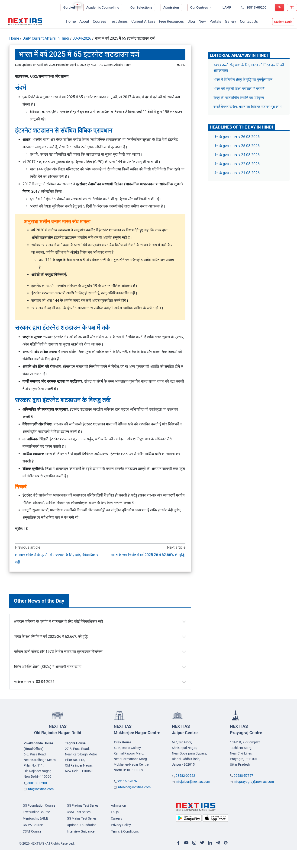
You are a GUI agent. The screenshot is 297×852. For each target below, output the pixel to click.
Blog (191, 21)
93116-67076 (127, 781)
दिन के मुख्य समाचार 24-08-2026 (236, 155)
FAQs (115, 812)
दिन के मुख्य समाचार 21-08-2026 (236, 173)
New (202, 21)
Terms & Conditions (125, 831)
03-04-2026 (82, 38)
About (84, 21)
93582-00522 (185, 775)
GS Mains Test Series (82, 818)
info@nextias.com (40, 789)
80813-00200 (37, 783)
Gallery (230, 21)
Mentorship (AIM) (35, 818)
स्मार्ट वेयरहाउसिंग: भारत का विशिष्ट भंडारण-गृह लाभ (247, 106)
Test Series (119, 21)
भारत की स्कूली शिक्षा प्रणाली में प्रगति (239, 88)
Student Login (283, 21)
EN (279, 7)
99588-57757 (243, 775)
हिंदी (292, 7)
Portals (215, 21)
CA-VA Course (33, 825)
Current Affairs (143, 21)
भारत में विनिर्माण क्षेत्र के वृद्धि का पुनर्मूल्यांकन (243, 79)
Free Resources (171, 21)
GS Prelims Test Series (82, 805)
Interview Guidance (80, 831)
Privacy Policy (121, 825)
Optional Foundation (82, 825)
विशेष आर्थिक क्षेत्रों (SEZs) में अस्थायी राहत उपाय (47, 666)
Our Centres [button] (199, 7)
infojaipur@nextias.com (193, 781)
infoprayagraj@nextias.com (254, 781)
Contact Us (249, 21)
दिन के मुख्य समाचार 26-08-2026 (236, 137)
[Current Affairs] (25, 22)
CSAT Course (32, 831)
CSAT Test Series (78, 812)
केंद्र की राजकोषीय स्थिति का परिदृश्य (239, 97)
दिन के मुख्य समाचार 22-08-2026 (236, 164)
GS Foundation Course (39, 805)
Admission (171, 7)
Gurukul (69, 7)
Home (71, 21)
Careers (116, 818)
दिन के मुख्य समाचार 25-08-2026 (236, 146)
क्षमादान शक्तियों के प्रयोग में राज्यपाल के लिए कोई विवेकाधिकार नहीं (56, 558)
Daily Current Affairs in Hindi (46, 38)
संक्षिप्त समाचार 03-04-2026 (34, 681)
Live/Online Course (36, 812)
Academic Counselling (102, 7)
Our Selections (141, 7)
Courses (99, 21)
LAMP (227, 7)
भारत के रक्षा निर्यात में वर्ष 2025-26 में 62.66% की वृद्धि (148, 555)
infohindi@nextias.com (134, 787)
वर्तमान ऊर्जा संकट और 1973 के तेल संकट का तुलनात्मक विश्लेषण (58, 651)
